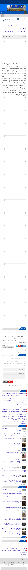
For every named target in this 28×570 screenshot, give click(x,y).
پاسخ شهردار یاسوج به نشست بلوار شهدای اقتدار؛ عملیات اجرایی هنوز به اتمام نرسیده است (12, 429)
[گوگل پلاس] (19, 346)
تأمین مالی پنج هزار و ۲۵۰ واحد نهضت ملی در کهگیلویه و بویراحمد (14, 409)
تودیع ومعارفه (7, 351)
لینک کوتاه (6, 345)
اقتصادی (5, 562)
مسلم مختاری (19, 352)
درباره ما (20, 2)
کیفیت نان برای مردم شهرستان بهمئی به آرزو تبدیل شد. (12, 438)
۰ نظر (19, 20)
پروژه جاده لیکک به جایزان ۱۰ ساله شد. (18, 338)
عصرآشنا (24, 352)
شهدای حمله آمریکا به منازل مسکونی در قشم (14, 449)
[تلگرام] (24, 346)
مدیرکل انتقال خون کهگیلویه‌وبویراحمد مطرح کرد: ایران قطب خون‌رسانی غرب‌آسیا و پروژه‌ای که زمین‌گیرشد (12, 434)
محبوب (13, 540)
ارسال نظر (10, 381)
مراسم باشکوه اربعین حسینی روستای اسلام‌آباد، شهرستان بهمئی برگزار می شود (12, 444)
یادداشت (11, 562)
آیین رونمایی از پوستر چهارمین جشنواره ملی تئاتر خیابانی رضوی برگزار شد (12, 476)
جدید (24, 540)
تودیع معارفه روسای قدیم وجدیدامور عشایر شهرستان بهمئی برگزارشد (14, 27)
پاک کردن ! (5, 381)
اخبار (25, 19)
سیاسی (17, 562)
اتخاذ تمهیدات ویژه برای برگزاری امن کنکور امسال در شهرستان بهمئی (13, 331)
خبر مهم (17, 564)
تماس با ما (24, 2)
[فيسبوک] (22, 346)
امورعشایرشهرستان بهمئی (15, 351)
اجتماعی (22, 564)
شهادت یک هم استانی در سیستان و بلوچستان (14, 452)
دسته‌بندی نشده (23, 426)
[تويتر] (17, 346)
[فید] (2, 12)
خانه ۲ (11, 564)
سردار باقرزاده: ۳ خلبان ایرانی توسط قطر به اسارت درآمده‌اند (15, 336)
